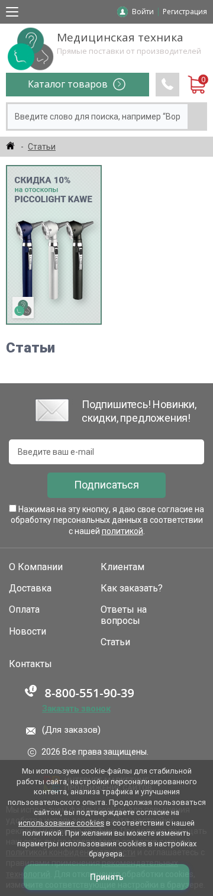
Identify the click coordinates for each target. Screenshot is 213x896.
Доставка (30, 588)
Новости (27, 631)
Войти (143, 11)
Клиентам (122, 567)
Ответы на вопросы (124, 615)
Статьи (115, 642)
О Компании (36, 567)
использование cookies (61, 823)
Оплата (24, 609)
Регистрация (185, 11)
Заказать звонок (76, 708)
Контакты (30, 664)
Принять (107, 877)
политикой (122, 531)
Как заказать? (132, 588)
